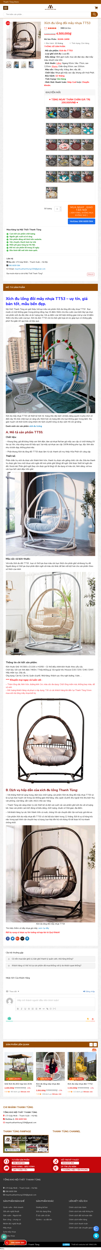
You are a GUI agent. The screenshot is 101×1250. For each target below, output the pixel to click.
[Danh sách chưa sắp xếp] (36, 1008)
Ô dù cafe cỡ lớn (43, 1215)
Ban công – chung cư (12, 1219)
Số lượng (48, 208)
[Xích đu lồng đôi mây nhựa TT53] (9, 65)
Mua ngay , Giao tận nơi (81, 211)
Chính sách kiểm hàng (78, 1219)
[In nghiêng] (21, 1008)
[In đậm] (18, 1008)
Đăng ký (91, 274)
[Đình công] (29, 1008)
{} (51, 1009)
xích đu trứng (35, 426)
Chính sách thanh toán (78, 1223)
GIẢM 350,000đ (46, 1079)
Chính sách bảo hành (77, 1207)
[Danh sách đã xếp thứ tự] (32, 1008)
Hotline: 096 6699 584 (81, 221)
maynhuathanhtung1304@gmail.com (30, 269)
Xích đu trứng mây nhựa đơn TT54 (80, 1085)
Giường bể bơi (41, 1207)
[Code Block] (44, 1008)
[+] (54, 1009)
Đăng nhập (90, 991)
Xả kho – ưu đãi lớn (44, 1219)
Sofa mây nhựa (9, 1232)
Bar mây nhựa (9, 1236)
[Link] (47, 1008)
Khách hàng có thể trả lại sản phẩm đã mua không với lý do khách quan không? (46, 965)
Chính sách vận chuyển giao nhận (83, 1227)
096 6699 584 (14, 265)
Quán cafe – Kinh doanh (13, 1207)
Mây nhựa (7, 1227)
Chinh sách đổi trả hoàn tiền (80, 1215)
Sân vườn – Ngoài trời (12, 1215)
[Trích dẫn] (40, 1008)
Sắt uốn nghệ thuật (11, 1211)
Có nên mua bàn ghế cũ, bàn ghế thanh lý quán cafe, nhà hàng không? (42, 959)
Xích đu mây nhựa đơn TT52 (48, 1084)
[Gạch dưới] (25, 1008)
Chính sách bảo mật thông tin (81, 1211)
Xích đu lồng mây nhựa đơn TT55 (16, 1085)
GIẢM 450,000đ (14, 1079)
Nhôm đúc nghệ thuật (12, 1223)
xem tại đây (43, 928)
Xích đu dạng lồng (43, 1211)
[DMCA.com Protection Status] (66, 1244)
